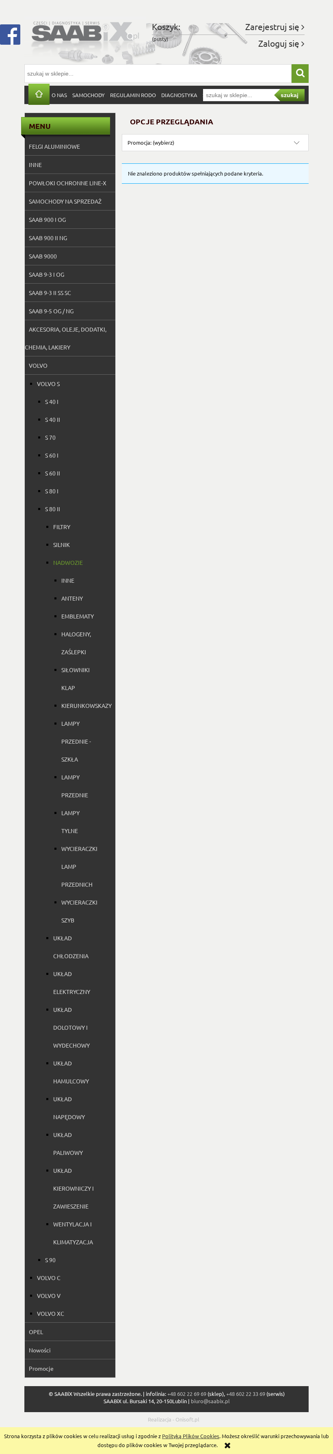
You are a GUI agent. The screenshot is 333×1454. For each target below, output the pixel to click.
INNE (35, 164)
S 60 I (51, 455)
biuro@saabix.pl (210, 1401)
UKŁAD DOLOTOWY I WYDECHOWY (71, 1027)
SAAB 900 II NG (48, 237)
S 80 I (51, 491)
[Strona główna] (85, 36)
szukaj (289, 95)
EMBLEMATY (77, 616)
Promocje (41, 1368)
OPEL (36, 1331)
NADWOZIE (68, 562)
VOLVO (38, 365)
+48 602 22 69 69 (186, 1393)
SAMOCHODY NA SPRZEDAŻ (65, 201)
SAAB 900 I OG (47, 219)
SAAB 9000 (43, 256)
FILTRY (61, 526)
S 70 (50, 437)
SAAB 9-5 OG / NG (51, 311)
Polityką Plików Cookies (190, 1435)
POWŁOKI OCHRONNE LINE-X (67, 183)
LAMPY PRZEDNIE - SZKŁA (76, 741)
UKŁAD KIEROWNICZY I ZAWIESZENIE (73, 1188)
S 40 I (51, 401)
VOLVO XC (50, 1313)
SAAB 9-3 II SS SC (50, 292)
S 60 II (52, 473)
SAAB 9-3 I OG (46, 274)
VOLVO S (48, 383)
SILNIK (61, 544)
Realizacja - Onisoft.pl (173, 1419)
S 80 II (52, 508)
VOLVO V (49, 1295)
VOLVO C (49, 1277)
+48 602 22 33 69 (245, 1393)
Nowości (40, 1350)
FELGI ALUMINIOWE (54, 146)
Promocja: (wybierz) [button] (151, 142)
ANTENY (72, 598)
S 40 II (52, 419)
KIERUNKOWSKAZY (86, 705)
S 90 (50, 1259)
